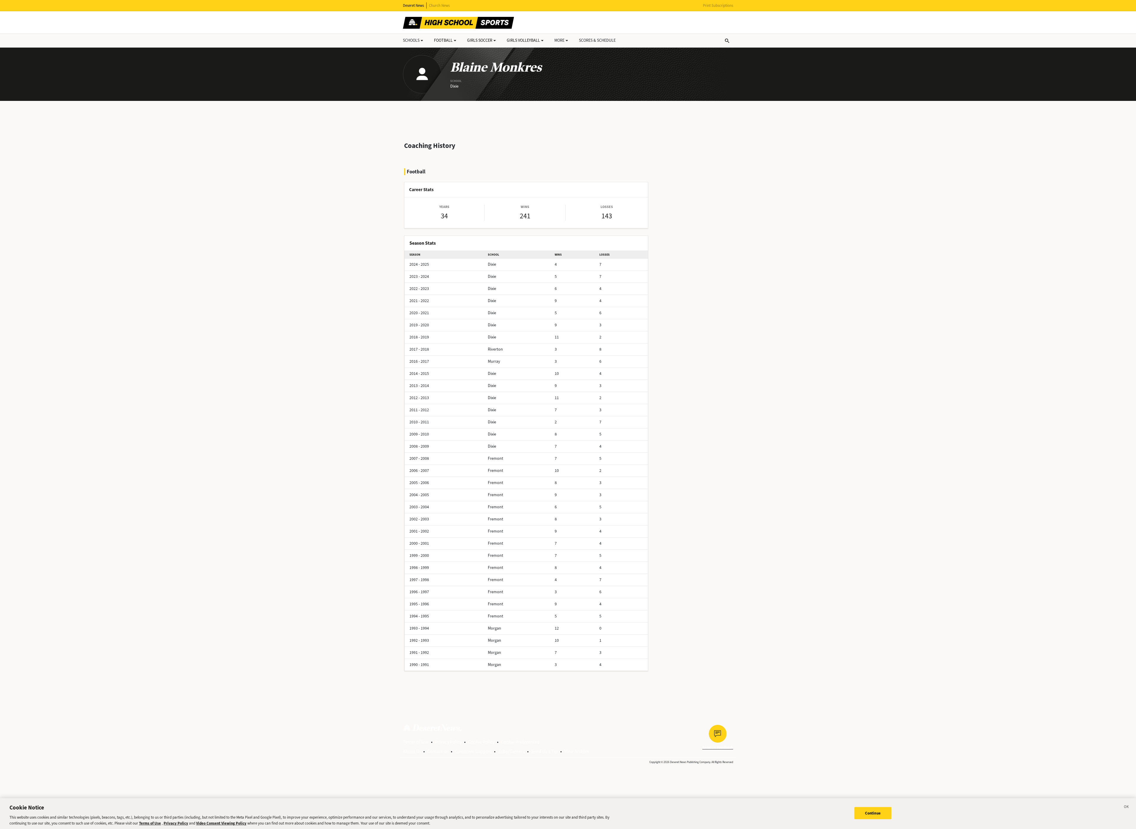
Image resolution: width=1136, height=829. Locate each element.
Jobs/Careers (511, 751)
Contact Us (437, 751)
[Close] (1126, 807)
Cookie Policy (481, 742)
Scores (597, 40)
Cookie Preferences (520, 742)
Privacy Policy (448, 742)
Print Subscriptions (718, 5)
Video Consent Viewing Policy (221, 822)
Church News (439, 5)
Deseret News (413, 5)
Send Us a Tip (544, 751)
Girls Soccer (479, 40)
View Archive (576, 751)
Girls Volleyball (523, 40)
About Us (412, 751)
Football (443, 40)
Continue (873, 813)
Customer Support (473, 751)
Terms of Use (416, 742)
